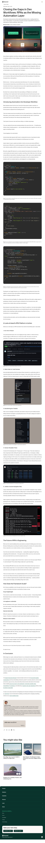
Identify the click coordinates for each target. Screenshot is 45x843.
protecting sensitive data (30, 683)
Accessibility (4, 817)
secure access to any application (17, 683)
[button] (42, 2)
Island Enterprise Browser (11, 677)
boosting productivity (8, 687)
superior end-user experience (29, 685)
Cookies (3, 819)
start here (7, 693)
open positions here (14, 695)
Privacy (3, 815)
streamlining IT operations (9, 685)
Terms (3, 813)
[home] (5, 2)
